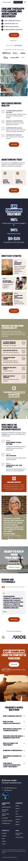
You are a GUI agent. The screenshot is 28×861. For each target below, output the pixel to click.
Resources (18, 819)
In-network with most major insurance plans (14, 49)
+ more (22, 57)
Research (18, 824)
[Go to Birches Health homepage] (6, 2)
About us (18, 808)
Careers (3, 844)
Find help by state (6, 823)
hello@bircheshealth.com (10, 788)
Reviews (17, 805)
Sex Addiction (5, 818)
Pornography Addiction (7, 820)
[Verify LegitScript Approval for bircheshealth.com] (5, 796)
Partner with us (19, 816)
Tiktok (3, 838)
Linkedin (4, 841)
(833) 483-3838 (7, 790)
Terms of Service (19, 837)
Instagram (4, 833)
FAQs (17, 811)
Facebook (4, 835)
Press (17, 813)
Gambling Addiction (6, 807)
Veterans (18, 821)
